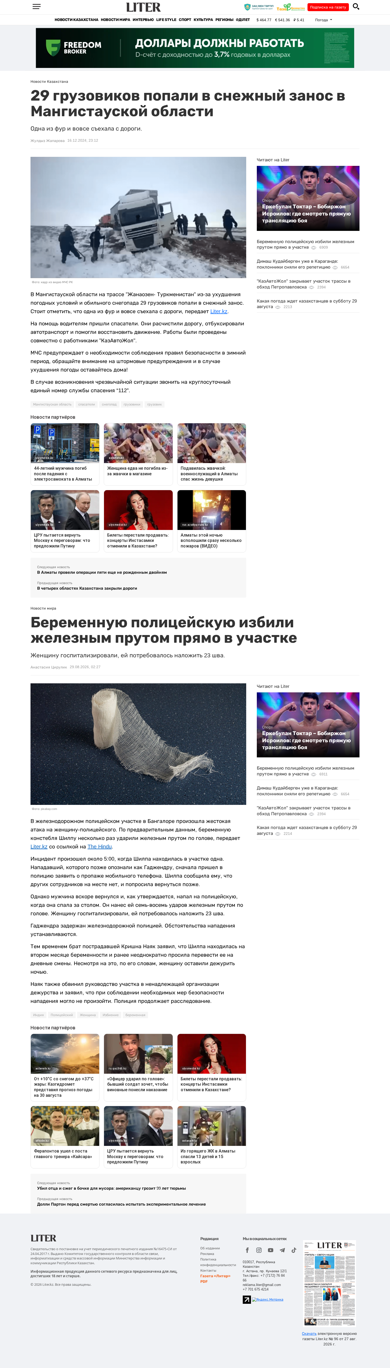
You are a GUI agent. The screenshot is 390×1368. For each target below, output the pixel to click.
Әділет (243, 20)
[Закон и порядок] (260, 7)
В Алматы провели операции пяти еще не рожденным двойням (102, 572)
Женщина (88, 1015)
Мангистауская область (52, 404)
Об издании (210, 1248)
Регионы (224, 20)
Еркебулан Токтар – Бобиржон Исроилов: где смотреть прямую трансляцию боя (306, 213)
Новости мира (115, 20)
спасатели (86, 404)
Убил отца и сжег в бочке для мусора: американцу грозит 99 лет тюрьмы (111, 1188)
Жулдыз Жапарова (48, 141)
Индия (38, 1015)
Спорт (185, 20)
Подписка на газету (328, 7)
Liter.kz (218, 311)
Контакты (208, 1270)
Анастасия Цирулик (49, 667)
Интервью (143, 20)
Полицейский (62, 1015)
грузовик (154, 404)
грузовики (132, 404)
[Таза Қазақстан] (292, 7)
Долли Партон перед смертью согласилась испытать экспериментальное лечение (121, 1204)
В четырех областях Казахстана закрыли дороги (87, 588)
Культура (203, 20)
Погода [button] (322, 20)
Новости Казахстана (76, 20)
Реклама (207, 1254)
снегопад (109, 404)
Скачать (309, 1333)
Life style (166, 20)
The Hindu (100, 846)
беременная (135, 1015)
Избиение (111, 1015)
